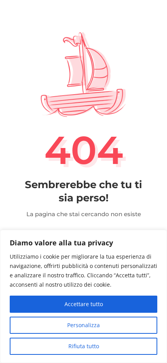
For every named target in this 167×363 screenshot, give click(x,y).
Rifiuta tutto (83, 346)
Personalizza (83, 325)
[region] (83, 296)
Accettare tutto (83, 304)
